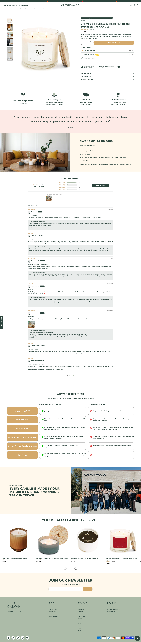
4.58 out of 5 (44, 185)
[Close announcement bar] (139, 1)
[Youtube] (27, 638)
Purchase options (86, 47)
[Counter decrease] (82, 43)
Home (3, 8)
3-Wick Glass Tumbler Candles (14, 8)
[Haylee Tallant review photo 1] (31, 324)
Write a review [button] (100, 185)
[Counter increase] (89, 43)
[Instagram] (13, 638)
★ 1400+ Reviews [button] (1, 322)
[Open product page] (18, 540)
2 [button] (69, 375)
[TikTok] (23, 638)
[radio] (82, 50)
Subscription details (89, 58)
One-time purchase (89, 50)
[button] (131, 5)
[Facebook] (8, 638)
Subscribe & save (91, 54)
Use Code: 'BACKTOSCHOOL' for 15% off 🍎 (37, 1)
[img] (31, 209)
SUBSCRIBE (87, 589)
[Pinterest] (18, 638)
